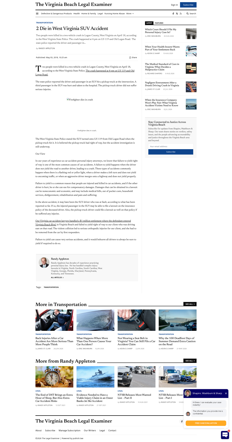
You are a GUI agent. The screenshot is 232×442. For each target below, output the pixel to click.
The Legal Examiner (51, 438)
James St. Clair (153, 89)
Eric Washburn (154, 36)
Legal (38, 391)
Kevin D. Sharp (153, 53)
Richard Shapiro (154, 73)
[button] (50, 430)
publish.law (78, 438)
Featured (159, 23)
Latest (149, 23)
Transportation (44, 22)
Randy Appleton (47, 48)
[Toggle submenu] (133, 13)
